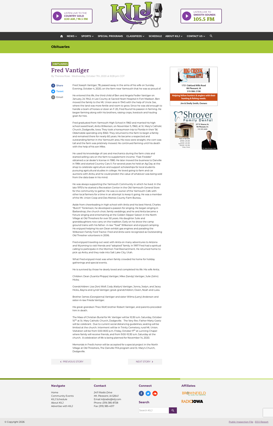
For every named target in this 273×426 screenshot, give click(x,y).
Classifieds (135, 36)
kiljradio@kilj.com (111, 399)
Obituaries (60, 47)
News (72, 36)
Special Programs (110, 36)
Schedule (155, 36)
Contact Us (196, 36)
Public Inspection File (241, 422)
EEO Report (261, 422)
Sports (87, 36)
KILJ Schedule (59, 399)
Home (54, 392)
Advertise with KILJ (62, 406)
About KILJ (174, 36)
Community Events (62, 396)
